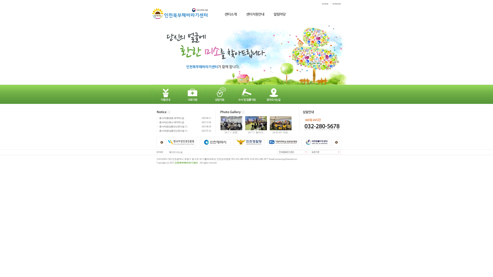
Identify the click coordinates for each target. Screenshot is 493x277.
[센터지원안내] (252, 13)
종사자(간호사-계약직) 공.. (172, 122)
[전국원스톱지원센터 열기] (292, 152)
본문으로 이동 (207, 3)
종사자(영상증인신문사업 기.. (173, 126)
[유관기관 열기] (325, 152)
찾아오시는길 (175, 152)
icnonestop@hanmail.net (286, 159)
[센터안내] (228, 13)
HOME (160, 152)
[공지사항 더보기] (169, 112)
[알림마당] (277, 13)
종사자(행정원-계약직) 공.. (172, 118)
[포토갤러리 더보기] (243, 112)
